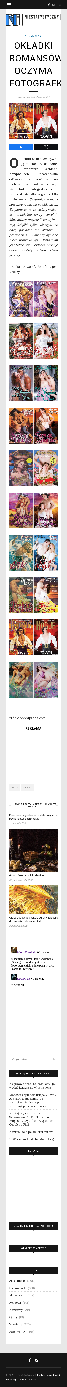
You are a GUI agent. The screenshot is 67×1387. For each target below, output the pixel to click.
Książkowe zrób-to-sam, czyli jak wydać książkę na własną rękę (32, 1085)
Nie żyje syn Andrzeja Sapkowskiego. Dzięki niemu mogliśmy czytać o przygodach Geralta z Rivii (31, 1118)
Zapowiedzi (17, 1331)
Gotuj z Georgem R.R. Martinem (27, 875)
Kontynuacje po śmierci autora (31, 1132)
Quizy (13, 1317)
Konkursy (16, 1310)
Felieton (15, 1302)
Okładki (15, 787)
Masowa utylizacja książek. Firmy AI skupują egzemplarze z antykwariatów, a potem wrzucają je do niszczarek (32, 1100)
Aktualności (17, 1280)
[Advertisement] (33, 756)
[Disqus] (33, 992)
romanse (28, 787)
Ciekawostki (33, 36)
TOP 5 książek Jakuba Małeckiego (32, 1139)
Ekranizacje (17, 1295)
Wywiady (15, 1324)
